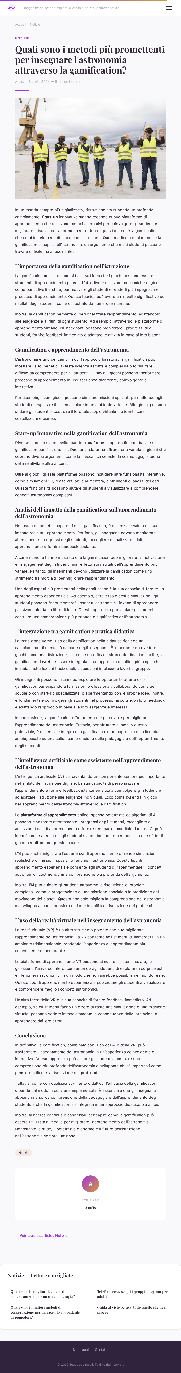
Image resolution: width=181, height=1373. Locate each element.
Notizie (35, 24)
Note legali (81, 1349)
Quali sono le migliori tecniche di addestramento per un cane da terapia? (43, 1294)
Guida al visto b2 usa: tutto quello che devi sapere (132, 1310)
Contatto (101, 1349)
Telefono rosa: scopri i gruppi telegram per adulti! (132, 1294)
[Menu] (168, 8)
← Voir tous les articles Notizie (41, 1235)
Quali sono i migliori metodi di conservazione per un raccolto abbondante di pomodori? (45, 1312)
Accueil (20, 24)
